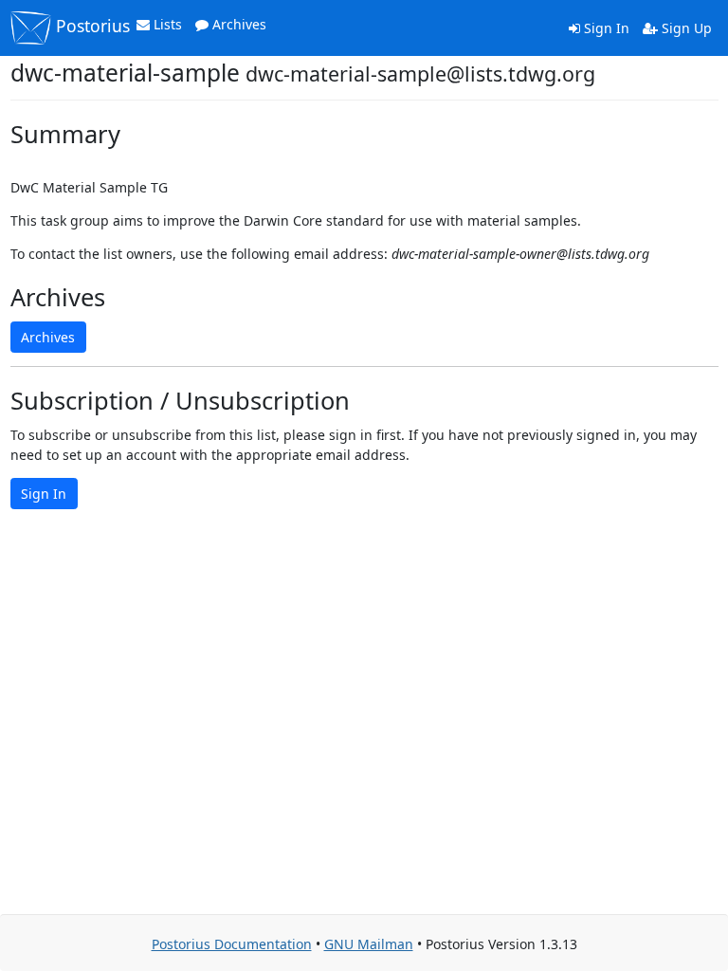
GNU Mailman (368, 944)
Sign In (604, 28)
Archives (237, 24)
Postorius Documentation (232, 944)
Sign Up (685, 28)
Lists (166, 24)
